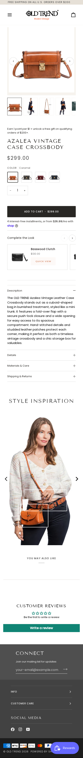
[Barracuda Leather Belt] (45, 500)
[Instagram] (20, 729)
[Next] (70, 61)
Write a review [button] (41, 628)
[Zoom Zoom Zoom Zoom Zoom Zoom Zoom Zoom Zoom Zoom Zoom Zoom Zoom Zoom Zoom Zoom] (41, 61)
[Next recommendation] (72, 238)
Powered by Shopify (45, 751)
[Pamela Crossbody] (33, 515)
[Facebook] (13, 729)
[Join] (64, 669)
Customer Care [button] (22, 703)
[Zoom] (16, 84)
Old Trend (13, 751)
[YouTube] (28, 729)
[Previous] (13, 61)
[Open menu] (13, 15)
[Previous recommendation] (64, 238)
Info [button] (14, 691)
